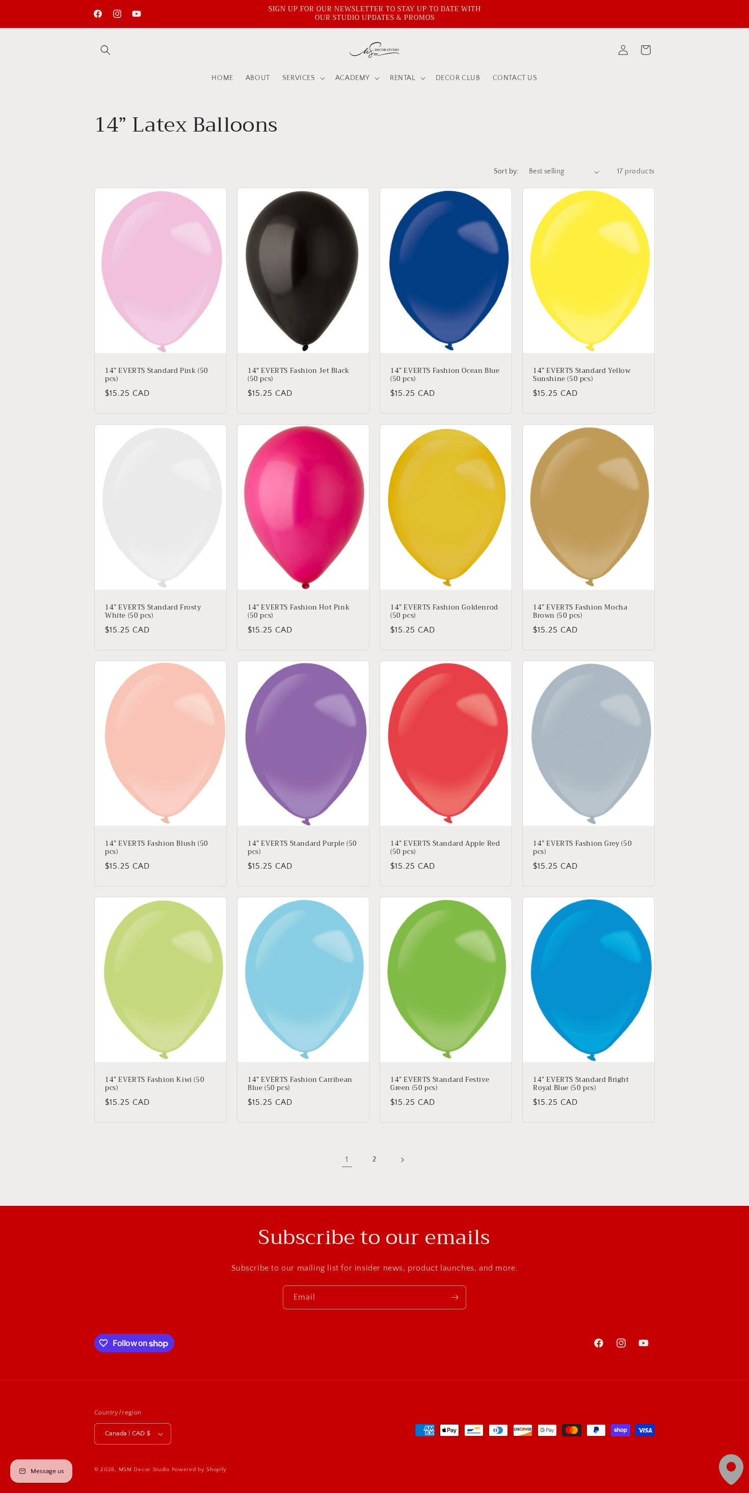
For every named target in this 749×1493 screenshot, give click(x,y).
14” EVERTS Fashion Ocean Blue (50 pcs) (444, 375)
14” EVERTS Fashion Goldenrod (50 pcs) (444, 611)
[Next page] (402, 1160)
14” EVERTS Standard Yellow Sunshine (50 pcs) (582, 375)
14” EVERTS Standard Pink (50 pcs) (156, 375)
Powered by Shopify (199, 1469)
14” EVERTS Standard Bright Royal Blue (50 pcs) (581, 1084)
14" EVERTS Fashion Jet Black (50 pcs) (299, 375)
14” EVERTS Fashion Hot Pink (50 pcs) (299, 611)
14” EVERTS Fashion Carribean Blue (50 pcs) (300, 1084)
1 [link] (347, 1159)
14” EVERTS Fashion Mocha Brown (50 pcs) (580, 611)
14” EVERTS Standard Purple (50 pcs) (302, 848)
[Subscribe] (454, 1297)
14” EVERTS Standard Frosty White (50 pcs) (153, 611)
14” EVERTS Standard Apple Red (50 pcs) (445, 848)
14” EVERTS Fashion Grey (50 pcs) (582, 848)
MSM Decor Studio (144, 1469)
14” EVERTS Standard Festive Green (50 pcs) (439, 1084)
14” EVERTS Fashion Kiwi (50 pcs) (154, 1084)
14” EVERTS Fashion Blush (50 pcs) (156, 848)
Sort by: (506, 171)
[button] (105, 50)
